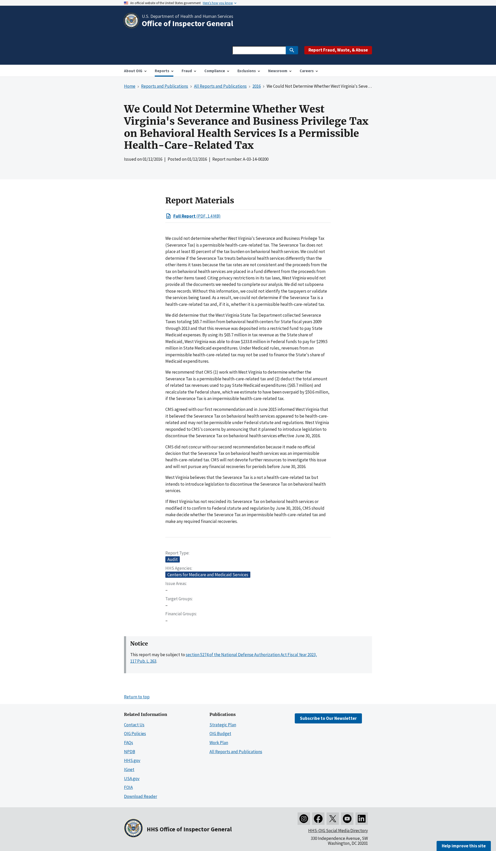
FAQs (128, 742)
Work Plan (219, 742)
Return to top (137, 697)
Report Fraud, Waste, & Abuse (338, 50)
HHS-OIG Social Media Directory (338, 830)
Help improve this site (464, 846)
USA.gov (132, 778)
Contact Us (134, 725)
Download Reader (140, 796)
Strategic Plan (223, 725)
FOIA (128, 787)
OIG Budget (220, 733)
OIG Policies (135, 733)
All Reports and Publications (236, 751)
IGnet (129, 769)
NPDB (129, 751)
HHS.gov (132, 760)
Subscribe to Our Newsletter (328, 718)
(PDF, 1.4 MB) (197, 216)
